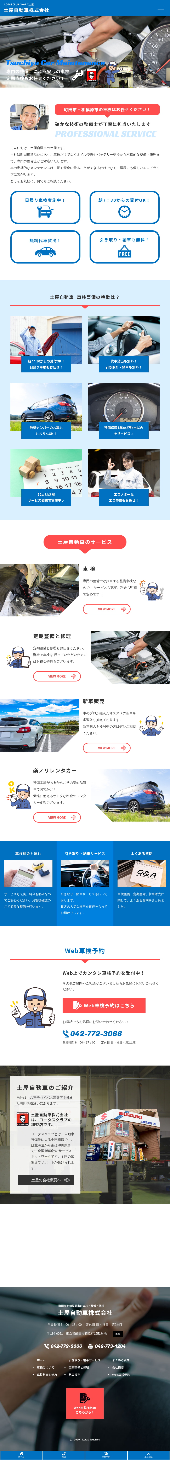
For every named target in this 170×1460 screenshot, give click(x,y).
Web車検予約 (121, 1375)
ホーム (41, 1360)
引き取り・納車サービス (85, 1360)
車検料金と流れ (47, 1375)
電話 (64, 1457)
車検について (45, 1367)
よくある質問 (121, 1360)
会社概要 (118, 1367)
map (117, 1333)
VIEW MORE (106, 609)
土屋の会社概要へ (46, 1180)
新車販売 (74, 1375)
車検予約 (106, 1457)
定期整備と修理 (79, 1367)
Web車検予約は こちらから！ (85, 1410)
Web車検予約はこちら (109, 1005)
